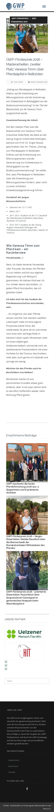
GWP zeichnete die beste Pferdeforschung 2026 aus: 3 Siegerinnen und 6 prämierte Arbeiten (22, 488)
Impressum (13, 766)
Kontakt (11, 772)
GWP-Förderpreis (20, 18)
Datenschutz (13, 760)
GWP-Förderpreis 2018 (24, 20)
